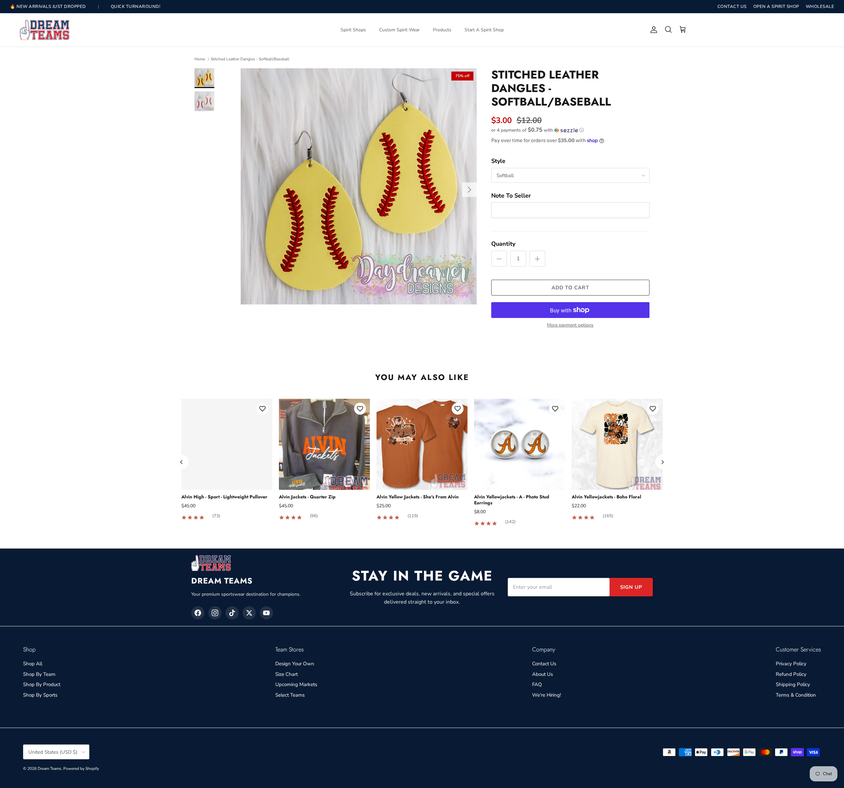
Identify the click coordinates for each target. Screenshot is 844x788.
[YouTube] (266, 612)
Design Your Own (294, 663)
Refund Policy (791, 674)
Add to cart (570, 287)
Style (498, 161)
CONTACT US (732, 7)
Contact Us (544, 663)
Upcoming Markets (296, 684)
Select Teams (290, 695)
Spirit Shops (353, 30)
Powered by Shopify (81, 768)
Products (442, 30)
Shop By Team (39, 674)
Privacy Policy (791, 663)
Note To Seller (511, 196)
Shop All (32, 663)
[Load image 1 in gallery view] (359, 186)
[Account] (652, 30)
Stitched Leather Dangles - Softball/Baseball (250, 59)
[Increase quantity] (537, 259)
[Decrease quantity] (499, 259)
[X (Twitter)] (249, 612)
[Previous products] (181, 462)
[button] (537, 130)
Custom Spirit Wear (399, 30)
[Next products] (662, 462)
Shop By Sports (40, 695)
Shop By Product (41, 684)
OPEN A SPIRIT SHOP (776, 7)
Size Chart (286, 674)
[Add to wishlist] (262, 409)
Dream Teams (49, 768)
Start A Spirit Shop (484, 30)
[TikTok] (232, 612)
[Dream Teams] (44, 30)
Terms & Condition (796, 695)
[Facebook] (197, 612)
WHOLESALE (820, 7)
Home (200, 59)
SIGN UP (631, 587)
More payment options (570, 325)
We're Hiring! (546, 695)
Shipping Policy (793, 684)
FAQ (537, 684)
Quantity (503, 244)
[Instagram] (215, 612)
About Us (542, 674)
